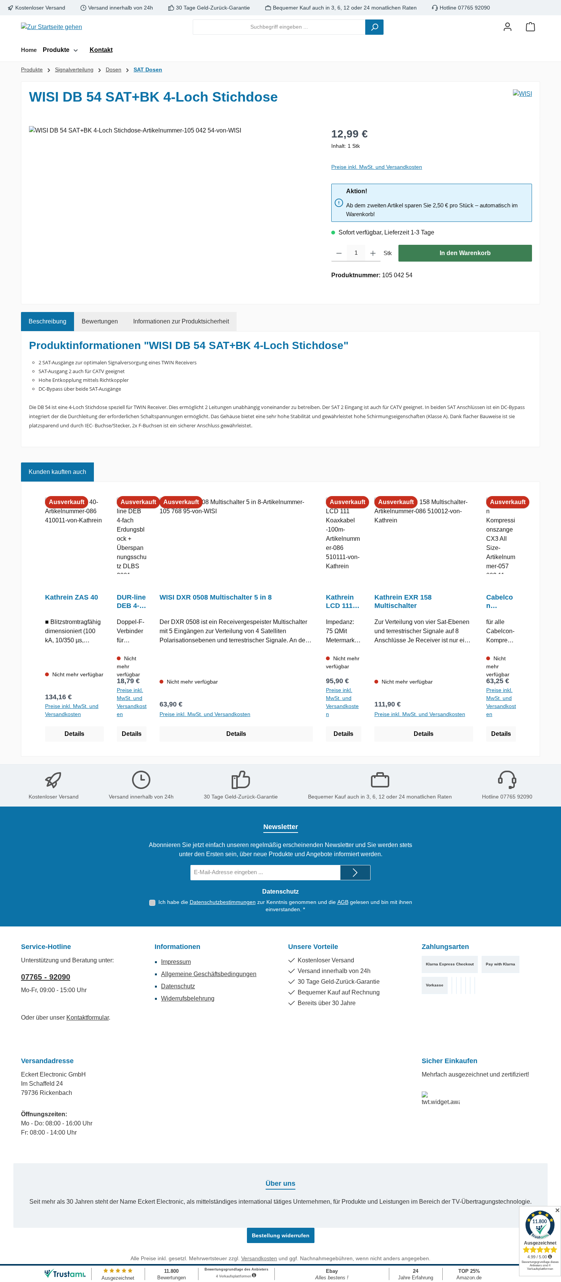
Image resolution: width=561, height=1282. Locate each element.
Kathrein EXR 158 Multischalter (403, 601)
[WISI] (522, 100)
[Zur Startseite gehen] (51, 27)
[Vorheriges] (37, 619)
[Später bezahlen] (465, 985)
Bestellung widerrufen (281, 1235)
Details (74, 734)
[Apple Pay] (470, 985)
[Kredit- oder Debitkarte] (456, 985)
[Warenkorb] (530, 27)
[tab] (47, 321)
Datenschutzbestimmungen (223, 902)
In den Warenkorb (465, 253)
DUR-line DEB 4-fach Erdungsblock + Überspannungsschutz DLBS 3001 (131, 601)
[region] (172, 208)
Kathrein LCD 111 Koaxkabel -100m (343, 601)
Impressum (176, 962)
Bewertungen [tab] (100, 321)
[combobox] (279, 27)
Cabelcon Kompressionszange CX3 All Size (501, 601)
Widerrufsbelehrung (187, 998)
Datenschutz (178, 986)
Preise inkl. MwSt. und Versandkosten (376, 167)
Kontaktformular (87, 1017)
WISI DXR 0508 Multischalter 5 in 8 (216, 597)
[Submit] (355, 872)
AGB (342, 902)
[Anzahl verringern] (339, 253)
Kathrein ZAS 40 (71, 597)
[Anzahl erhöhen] (373, 253)
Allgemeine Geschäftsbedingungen (208, 974)
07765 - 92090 (45, 977)
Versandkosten (259, 1258)
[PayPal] (451, 985)
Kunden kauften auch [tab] (57, 472)
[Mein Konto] (507, 27)
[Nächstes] (523, 619)
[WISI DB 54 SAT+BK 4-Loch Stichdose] (172, 208)
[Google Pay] (474, 985)
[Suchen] (374, 27)
